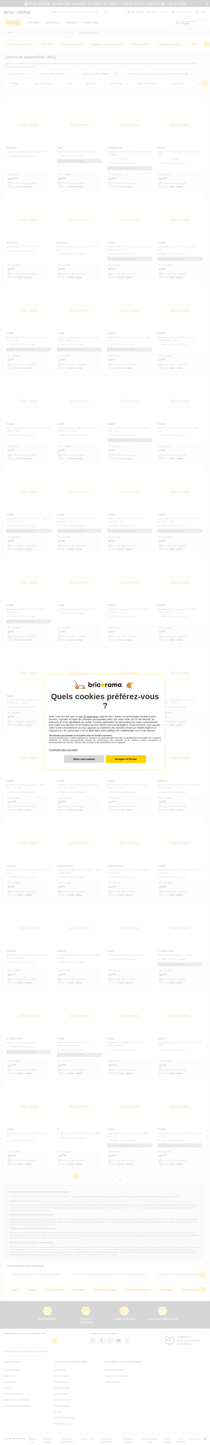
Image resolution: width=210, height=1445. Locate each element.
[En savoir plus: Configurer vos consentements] (84, 759)
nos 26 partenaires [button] (89, 716)
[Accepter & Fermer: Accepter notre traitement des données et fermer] (126, 759)
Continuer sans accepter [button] (63, 747)
